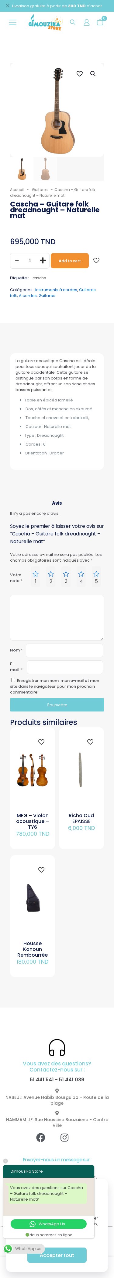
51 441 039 (71, 1079)
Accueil (17, 189)
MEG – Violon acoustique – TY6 (32, 821)
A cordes (28, 295)
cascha (39, 278)
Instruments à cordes (56, 290)
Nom (16, 650)
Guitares (40, 189)
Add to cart (70, 260)
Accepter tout (57, 1255)
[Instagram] (69, 1142)
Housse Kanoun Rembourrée (32, 949)
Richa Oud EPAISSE (81, 818)
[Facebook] (45, 1142)
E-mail (16, 667)
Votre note (16, 578)
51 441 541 (42, 1079)
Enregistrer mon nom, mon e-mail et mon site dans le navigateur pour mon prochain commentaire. (54, 686)
